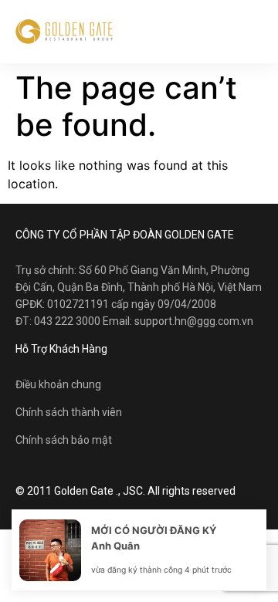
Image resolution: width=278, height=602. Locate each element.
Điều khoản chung (58, 384)
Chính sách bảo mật (63, 440)
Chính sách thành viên (68, 412)
